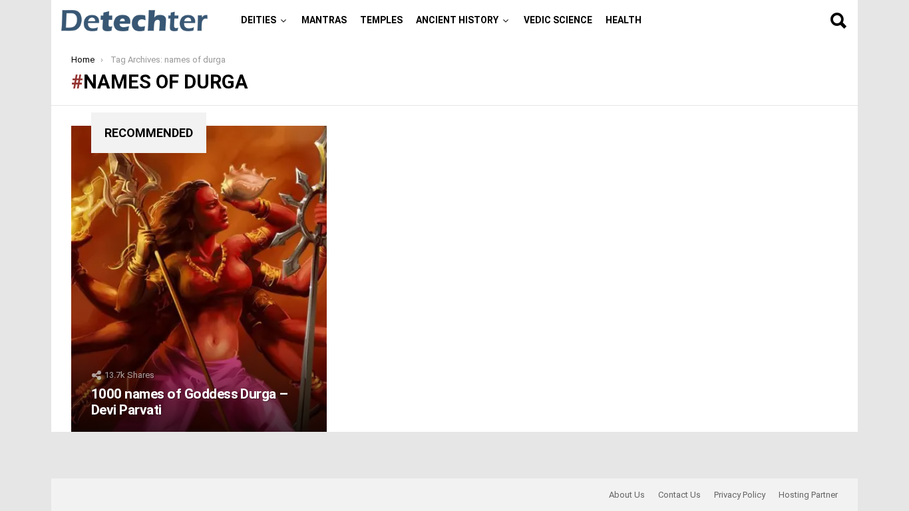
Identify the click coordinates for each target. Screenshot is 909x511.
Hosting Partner (808, 495)
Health (623, 20)
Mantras (324, 20)
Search (838, 21)
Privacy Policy (739, 495)
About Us (627, 495)
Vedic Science (558, 20)
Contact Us (679, 495)
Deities (258, 20)
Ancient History (457, 20)
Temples (381, 20)
